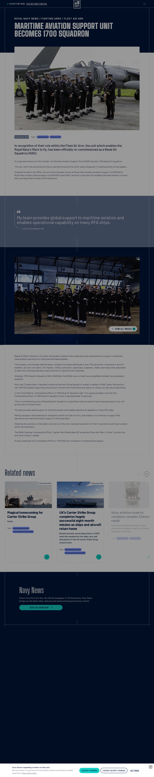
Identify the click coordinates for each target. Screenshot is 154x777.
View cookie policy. (29, 773)
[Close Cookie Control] (150, 766)
